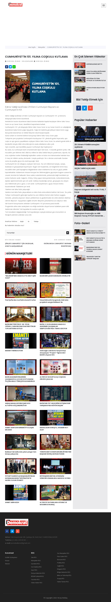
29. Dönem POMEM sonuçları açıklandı (86, 145)
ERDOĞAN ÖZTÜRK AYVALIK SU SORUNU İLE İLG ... (96, 80)
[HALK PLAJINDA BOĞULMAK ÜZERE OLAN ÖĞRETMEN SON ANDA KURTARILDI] (79, 72)
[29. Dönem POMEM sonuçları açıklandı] (90, 134)
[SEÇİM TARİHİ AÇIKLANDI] (90, 157)
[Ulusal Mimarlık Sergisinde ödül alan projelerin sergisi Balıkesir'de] (55, 290)
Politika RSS (61, 563)
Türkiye (36, 221)
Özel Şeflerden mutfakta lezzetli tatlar (20, 300)
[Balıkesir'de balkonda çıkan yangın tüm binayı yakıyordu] (21, 442)
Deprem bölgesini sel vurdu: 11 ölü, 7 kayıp (90, 190)
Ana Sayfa (31, 47)
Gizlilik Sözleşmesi (11, 557)
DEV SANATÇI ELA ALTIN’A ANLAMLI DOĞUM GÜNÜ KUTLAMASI (95, 240)
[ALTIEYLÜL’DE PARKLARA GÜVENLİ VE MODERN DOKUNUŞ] (55, 492)
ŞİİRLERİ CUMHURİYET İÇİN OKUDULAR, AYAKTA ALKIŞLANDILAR (19, 243)
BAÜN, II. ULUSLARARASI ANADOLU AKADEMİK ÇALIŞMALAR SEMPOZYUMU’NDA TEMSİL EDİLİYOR (53, 326)
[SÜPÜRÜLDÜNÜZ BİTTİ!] (79, 65)
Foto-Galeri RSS (62, 556)
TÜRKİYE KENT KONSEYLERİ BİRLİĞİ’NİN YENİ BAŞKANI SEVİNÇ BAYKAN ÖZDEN (55, 453)
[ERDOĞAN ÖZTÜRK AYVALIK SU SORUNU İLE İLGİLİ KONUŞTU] (79, 79)
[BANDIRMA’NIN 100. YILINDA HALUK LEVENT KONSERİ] (79, 248)
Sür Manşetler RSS (63, 553)
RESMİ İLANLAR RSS (37, 576)
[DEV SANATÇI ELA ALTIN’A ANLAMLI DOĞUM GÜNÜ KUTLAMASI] (79, 239)
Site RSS (34, 557)
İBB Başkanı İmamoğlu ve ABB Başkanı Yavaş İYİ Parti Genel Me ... (89, 214)
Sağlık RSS (60, 566)
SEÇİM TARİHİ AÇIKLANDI (84, 168)
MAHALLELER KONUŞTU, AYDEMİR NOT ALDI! (54, 429)
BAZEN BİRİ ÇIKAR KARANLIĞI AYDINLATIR (55, 276)
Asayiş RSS (60, 578)
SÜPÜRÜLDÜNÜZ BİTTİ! (94, 64)
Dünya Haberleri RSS (38, 573)
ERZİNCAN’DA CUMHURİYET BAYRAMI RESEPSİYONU (57, 243)
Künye (7, 561)
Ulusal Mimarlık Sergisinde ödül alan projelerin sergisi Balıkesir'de (54, 301)
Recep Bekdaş (62, 598)
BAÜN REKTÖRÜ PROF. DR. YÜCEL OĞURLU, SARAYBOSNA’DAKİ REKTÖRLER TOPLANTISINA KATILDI (20, 326)
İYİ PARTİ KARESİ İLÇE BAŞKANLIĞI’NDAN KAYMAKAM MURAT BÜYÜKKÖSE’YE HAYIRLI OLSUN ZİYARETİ (20, 478)
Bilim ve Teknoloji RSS (64, 575)
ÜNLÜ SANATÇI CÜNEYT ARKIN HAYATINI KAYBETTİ (95, 232)
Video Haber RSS (36, 583)
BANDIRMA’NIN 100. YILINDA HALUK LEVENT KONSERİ (94, 249)
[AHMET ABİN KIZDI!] (21, 492)
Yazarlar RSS (35, 579)
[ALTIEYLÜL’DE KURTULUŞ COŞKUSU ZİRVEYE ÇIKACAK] (55, 367)
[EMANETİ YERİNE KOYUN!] (21, 340)
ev (28, 221)
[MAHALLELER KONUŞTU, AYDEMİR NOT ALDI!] (55, 417)
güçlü (22, 221)
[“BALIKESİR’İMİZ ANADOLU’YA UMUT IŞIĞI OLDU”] (21, 266)
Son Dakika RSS (36, 567)
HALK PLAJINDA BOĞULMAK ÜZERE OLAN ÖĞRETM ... (96, 72)
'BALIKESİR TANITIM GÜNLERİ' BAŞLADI (93, 258)
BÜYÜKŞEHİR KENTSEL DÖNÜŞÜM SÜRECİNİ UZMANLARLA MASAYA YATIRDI (55, 477)
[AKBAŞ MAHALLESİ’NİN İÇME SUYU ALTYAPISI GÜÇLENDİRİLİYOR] (21, 393)
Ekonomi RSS (61, 560)
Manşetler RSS (36, 561)
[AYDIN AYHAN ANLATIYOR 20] (79, 89)
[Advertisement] (55, 26)
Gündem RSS (35, 564)
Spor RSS (34, 570)
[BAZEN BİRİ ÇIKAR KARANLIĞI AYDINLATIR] (55, 266)
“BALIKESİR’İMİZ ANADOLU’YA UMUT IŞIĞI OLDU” (20, 277)
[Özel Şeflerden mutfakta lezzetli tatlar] (21, 290)
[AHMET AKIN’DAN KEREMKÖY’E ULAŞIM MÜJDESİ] (21, 417)
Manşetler (41, 47)
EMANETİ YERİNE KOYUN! (14, 351)
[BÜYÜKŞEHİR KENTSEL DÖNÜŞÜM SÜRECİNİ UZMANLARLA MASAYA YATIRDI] (55, 466)
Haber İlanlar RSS (63, 582)
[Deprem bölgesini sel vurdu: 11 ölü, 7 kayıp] (90, 179)
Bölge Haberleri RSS (63, 572)
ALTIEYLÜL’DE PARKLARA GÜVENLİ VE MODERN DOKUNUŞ (53, 503)
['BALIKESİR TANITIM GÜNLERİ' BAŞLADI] (79, 257)
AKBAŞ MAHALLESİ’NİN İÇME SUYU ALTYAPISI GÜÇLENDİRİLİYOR (17, 404)
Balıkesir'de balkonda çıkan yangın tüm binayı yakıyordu (20, 453)
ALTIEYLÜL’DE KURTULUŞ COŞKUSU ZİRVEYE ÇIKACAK (53, 378)
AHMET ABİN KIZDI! (12, 502)
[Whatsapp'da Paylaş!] (14, 66)
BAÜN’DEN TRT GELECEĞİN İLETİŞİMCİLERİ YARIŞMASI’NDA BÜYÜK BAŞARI (55, 404)
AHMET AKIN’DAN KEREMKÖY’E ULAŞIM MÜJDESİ (19, 429)
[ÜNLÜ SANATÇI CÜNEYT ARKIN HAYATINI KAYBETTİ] (79, 232)
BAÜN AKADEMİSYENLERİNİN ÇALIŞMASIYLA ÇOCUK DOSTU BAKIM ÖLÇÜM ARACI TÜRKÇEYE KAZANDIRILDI (20, 379)
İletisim (7, 564)
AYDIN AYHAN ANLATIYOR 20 (95, 89)
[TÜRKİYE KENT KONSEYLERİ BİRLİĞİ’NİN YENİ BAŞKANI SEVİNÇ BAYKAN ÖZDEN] (55, 442)
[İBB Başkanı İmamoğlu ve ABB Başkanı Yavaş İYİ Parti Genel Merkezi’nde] (90, 202)
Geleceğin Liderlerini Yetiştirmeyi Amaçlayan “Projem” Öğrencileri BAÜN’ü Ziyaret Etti (53, 353)
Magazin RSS (61, 569)
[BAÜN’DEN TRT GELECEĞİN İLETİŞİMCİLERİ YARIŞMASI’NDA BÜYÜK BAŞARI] (55, 393)
